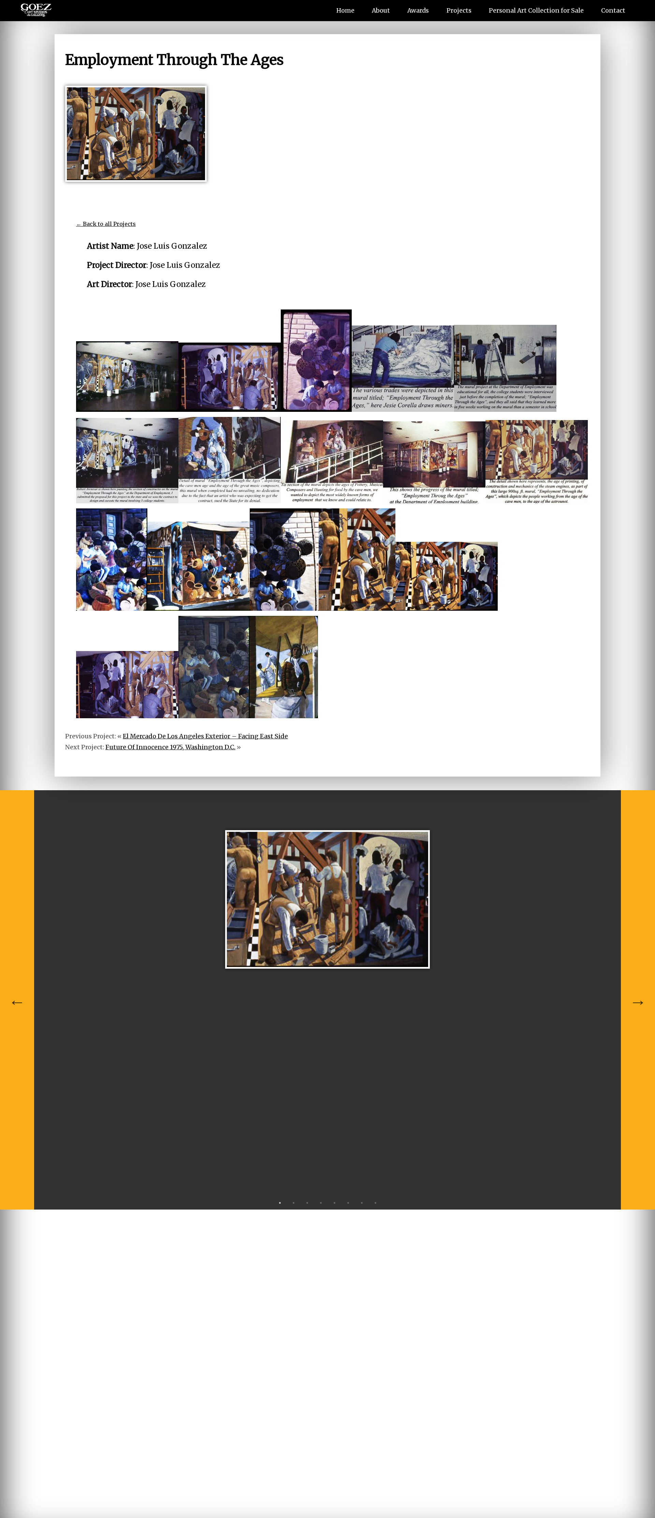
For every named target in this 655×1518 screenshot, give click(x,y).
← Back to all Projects (106, 223)
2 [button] (293, 1202)
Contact (613, 10)
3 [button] (307, 1202)
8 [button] (375, 1202)
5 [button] (334, 1202)
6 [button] (348, 1202)
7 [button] (361, 1202)
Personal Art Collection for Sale (536, 10)
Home (345, 10)
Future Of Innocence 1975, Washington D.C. (170, 747)
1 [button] (279, 1202)
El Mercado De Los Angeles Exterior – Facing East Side (205, 736)
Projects (459, 10)
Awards (418, 10)
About (381, 10)
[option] (327, 904)
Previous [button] (17, 1000)
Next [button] (638, 1000)
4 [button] (320, 1202)
